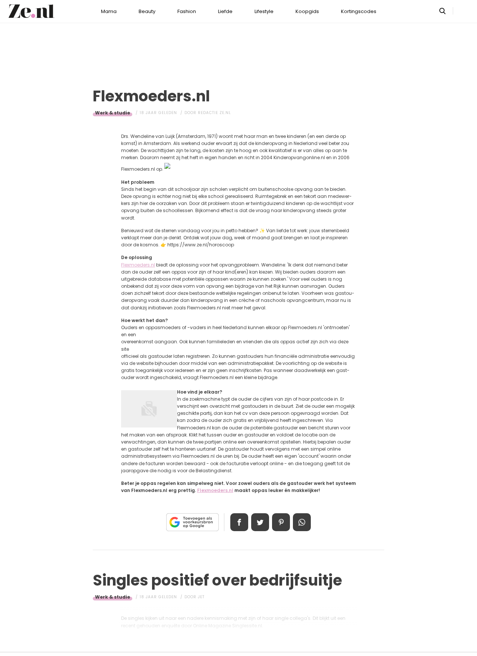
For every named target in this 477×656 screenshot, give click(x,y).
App (302, 522)
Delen (239, 522)
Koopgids (307, 11)
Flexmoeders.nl (138, 265)
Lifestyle (264, 11)
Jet (201, 597)
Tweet (260, 522)
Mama (109, 11)
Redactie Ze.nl (214, 113)
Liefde (225, 11)
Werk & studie (112, 113)
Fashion (186, 11)
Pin (281, 522)
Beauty (147, 11)
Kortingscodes (358, 11)
